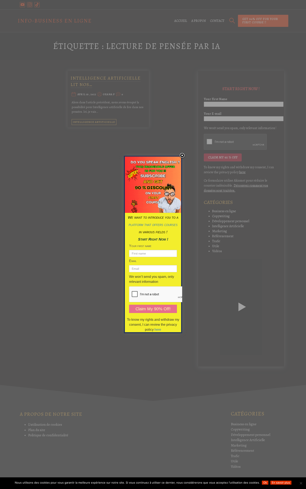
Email (133, 261)
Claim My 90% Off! (153, 309)
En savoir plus (281, 482)
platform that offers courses (153, 225)
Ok (265, 482)
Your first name (140, 246)
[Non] (301, 483)
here (157, 329)
